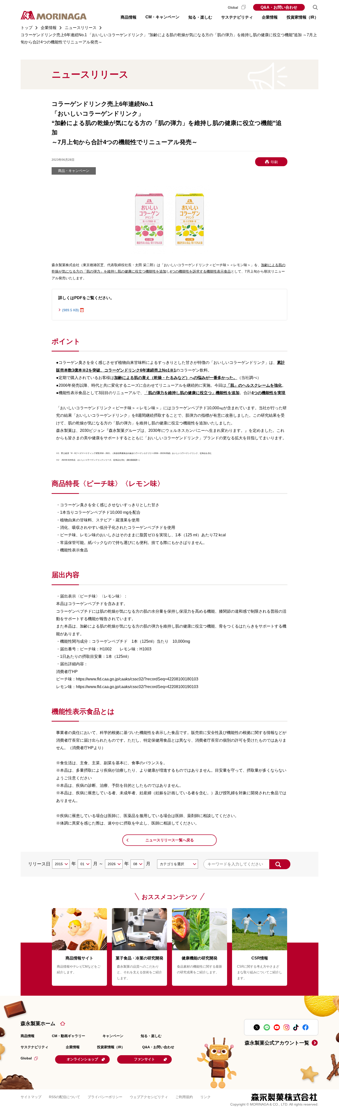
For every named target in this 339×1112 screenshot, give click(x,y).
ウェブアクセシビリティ (149, 1097)
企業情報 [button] (270, 17)
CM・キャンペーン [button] (162, 17)
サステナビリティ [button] (237, 17)
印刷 (274, 162)
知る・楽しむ (151, 1036)
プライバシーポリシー (105, 1097)
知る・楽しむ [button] (200, 17)
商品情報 (27, 1036)
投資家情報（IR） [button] (302, 17)
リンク (205, 1097)
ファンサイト (144, 1059)
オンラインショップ (82, 1059)
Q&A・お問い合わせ (279, 7)
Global (233, 7)
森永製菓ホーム (38, 1023)
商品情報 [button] (128, 17)
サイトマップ (31, 1097)
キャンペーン (112, 1036)
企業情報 (73, 1047)
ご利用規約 (184, 1097)
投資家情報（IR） (111, 1047)
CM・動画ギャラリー (68, 1036)
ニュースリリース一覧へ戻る (169, 840)
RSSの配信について (64, 1097)
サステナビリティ (34, 1047)
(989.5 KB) (70, 310)
